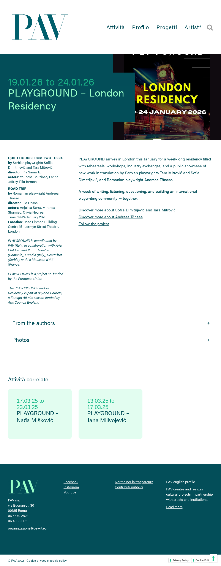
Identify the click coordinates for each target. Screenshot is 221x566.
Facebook (71, 481)
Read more (174, 506)
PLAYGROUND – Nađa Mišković (37, 416)
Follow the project (94, 223)
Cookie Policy (203, 560)
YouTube (70, 492)
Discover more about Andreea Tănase (111, 216)
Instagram (71, 486)
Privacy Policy (181, 560)
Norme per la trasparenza (134, 481)
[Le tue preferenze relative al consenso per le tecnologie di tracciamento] (213, 558)
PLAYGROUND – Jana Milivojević (108, 416)
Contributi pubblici (129, 486)
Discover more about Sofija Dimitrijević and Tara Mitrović (127, 209)
